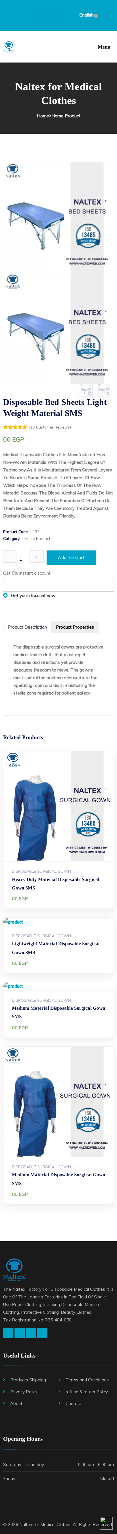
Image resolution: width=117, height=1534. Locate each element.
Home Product (65, 116)
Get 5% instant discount (27, 573)
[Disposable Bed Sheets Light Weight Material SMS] (58, 217)
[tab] (27, 627)
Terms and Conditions (87, 1380)
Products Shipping (28, 1380)
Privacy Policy (23, 1391)
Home (43, 116)
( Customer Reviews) (50, 427)
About (16, 1403)
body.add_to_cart (64, 836)
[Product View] (53, 836)
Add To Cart (71, 557)
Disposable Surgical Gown (41, 871)
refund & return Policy (87, 1391)
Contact (73, 1403)
